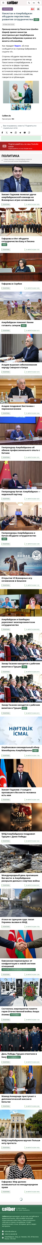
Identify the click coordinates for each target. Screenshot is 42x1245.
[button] (37, 82)
